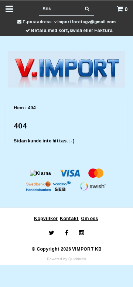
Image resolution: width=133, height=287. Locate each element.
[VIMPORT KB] (66, 68)
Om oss (89, 218)
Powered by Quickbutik (66, 259)
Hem (19, 107)
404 (31, 107)
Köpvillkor (46, 218)
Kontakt (69, 218)
